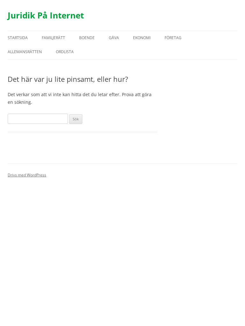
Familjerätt (53, 37)
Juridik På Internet (46, 15)
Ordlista (65, 51)
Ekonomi (142, 37)
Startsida (18, 37)
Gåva (114, 37)
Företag (173, 37)
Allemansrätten (25, 51)
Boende (87, 37)
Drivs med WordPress (27, 175)
